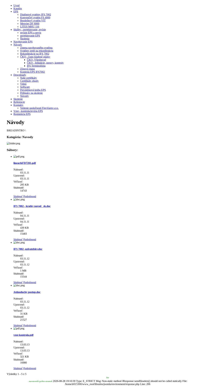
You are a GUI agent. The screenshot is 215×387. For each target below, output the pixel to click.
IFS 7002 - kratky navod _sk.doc (32, 206)
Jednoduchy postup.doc (26, 292)
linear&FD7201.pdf (24, 163)
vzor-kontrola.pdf (23, 335)
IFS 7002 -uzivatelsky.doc (27, 249)
